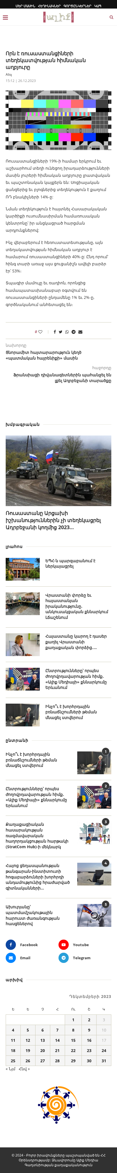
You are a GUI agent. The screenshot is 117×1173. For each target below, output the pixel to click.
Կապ (97, 6)
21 (57, 1050)
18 (13, 1050)
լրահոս (14, 546)
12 (28, 1040)
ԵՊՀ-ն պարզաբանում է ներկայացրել (70, 563)
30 (89, 1060)
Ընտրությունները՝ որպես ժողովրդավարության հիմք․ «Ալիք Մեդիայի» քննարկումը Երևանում (76, 679)
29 (73, 1060)
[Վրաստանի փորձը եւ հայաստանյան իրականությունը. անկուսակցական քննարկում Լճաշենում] (23, 603)
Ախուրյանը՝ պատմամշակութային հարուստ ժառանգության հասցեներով (33, 915)
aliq (9, 74)
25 (13, 1060)
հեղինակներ (49, 6)
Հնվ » (24, 1068)
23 (89, 1050)
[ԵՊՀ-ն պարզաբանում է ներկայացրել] (23, 569)
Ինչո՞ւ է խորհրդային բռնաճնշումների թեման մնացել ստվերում (71, 712)
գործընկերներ (77, 6)
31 (104, 1060)
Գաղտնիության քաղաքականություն (59, 1164)
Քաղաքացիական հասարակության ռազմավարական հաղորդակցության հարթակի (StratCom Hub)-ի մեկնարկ (37, 835)
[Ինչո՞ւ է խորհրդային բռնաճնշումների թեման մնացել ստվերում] (23, 715)
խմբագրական (23, 424)
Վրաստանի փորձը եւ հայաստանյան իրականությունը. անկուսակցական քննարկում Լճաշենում (76, 606)
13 (42, 1040)
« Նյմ (10, 1068)
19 (28, 1050)
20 (42, 1050)
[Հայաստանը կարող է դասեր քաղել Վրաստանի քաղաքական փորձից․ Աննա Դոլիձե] (23, 644)
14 (57, 1040)
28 (57, 1060)
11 (13, 1040)
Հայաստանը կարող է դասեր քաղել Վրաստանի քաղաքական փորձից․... (76, 641)
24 (104, 1050)
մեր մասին (25, 6)
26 (28, 1060)
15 (73, 1040)
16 (89, 1040)
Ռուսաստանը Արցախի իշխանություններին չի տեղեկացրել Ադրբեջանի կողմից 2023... (53, 520)
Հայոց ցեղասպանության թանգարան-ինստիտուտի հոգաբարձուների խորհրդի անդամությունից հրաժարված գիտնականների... (38, 876)
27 (42, 1060)
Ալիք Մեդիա (87, 1160)
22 (73, 1050)
